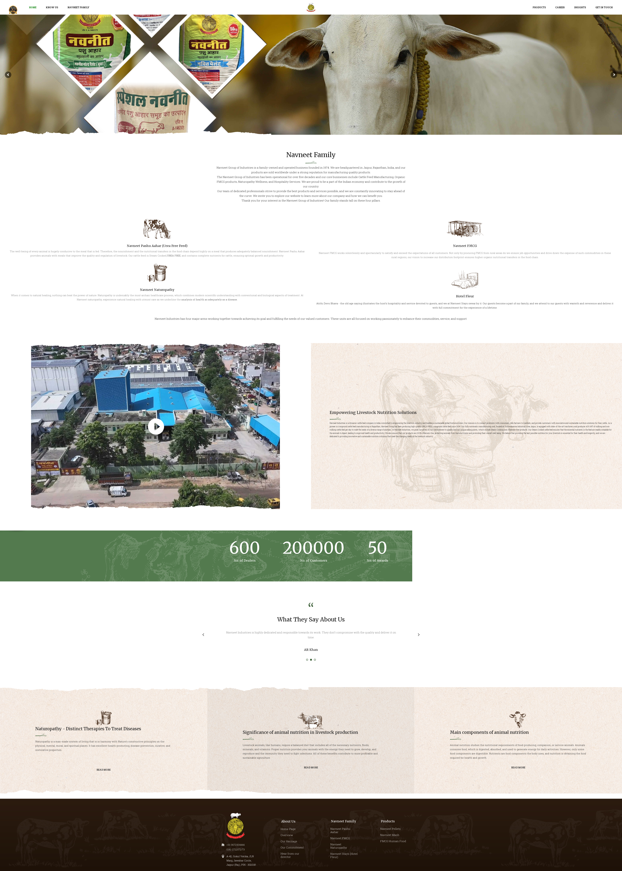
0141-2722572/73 (235, 849)
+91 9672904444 (235, 844)
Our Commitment (292, 847)
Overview (287, 835)
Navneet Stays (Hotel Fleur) (344, 855)
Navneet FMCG (340, 838)
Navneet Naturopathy (338, 845)
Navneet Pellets (390, 829)
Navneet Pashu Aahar (340, 830)
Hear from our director (290, 855)
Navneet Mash (389, 835)
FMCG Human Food (393, 841)
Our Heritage (289, 841)
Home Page (288, 829)
